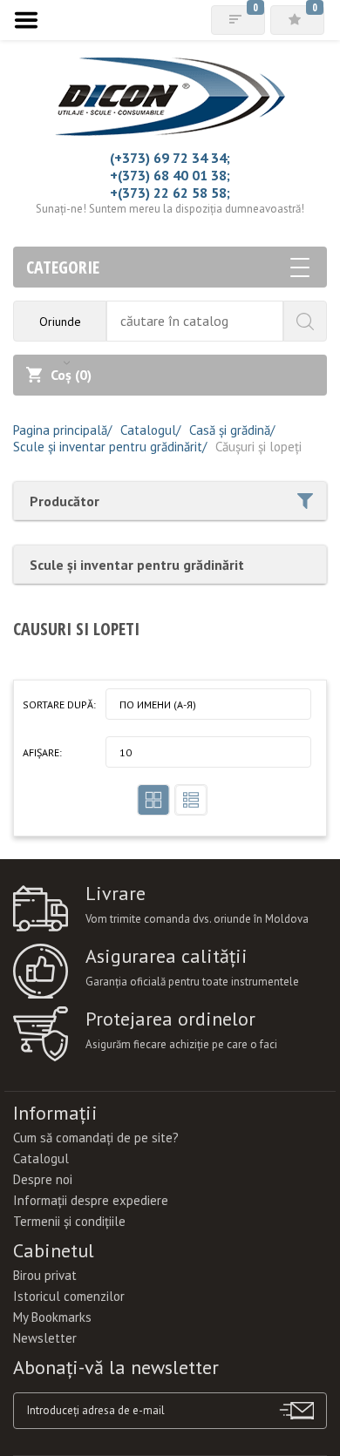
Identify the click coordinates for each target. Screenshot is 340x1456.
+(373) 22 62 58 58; (170, 192)
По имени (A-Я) (157, 704)
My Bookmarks (52, 1317)
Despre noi (42, 1179)
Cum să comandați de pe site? (96, 1137)
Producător (64, 501)
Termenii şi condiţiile (69, 1221)
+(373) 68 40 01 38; (170, 175)
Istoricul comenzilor (69, 1296)
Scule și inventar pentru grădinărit (137, 564)
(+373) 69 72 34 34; (170, 157)
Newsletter (45, 1338)
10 (125, 752)
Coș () (71, 374)
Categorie (62, 267)
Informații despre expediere (90, 1200)
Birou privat (45, 1275)
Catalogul (41, 1158)
